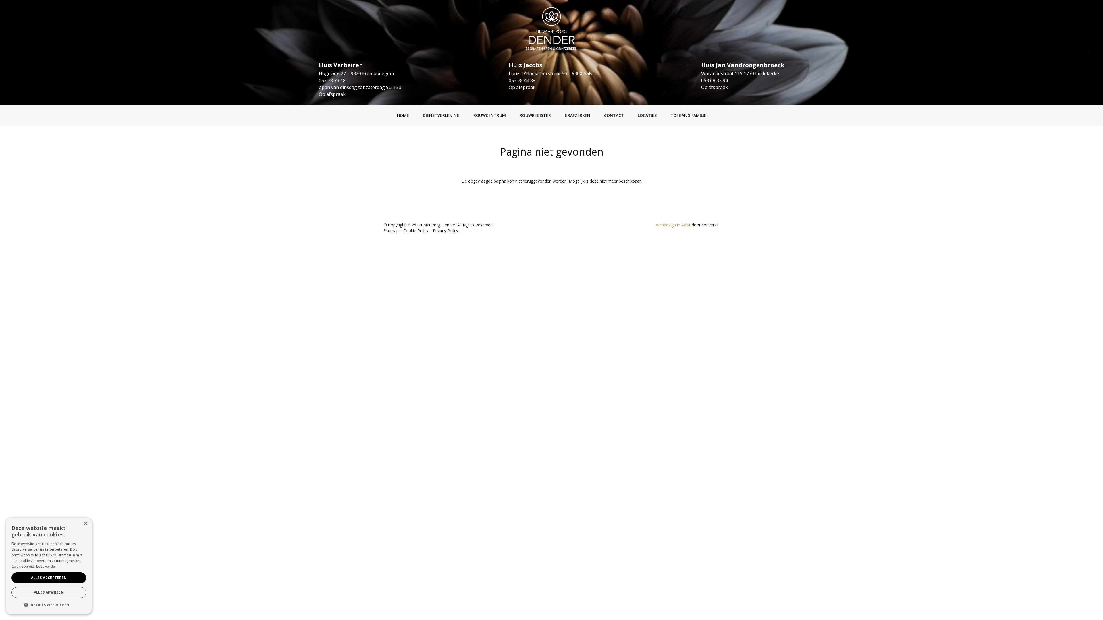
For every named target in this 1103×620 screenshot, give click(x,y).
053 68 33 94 (714, 80)
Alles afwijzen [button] (49, 592)
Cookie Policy (415, 230)
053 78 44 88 (522, 80)
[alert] (49, 566)
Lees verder (46, 566)
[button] (48, 605)
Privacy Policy (445, 230)
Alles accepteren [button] (49, 577)
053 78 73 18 (332, 80)
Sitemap (391, 230)
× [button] (85, 524)
